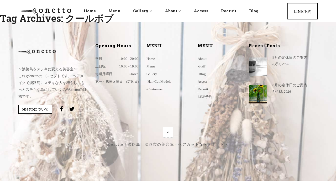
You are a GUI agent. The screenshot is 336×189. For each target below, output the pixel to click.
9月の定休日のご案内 (289, 58)
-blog (202, 74)
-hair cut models (158, 81)
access (202, 81)
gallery (151, 74)
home (150, 58)
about (202, 58)
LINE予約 (205, 96)
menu (150, 66)
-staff (201, 66)
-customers (154, 89)
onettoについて (35, 109)
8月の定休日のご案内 (289, 85)
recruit (203, 89)
